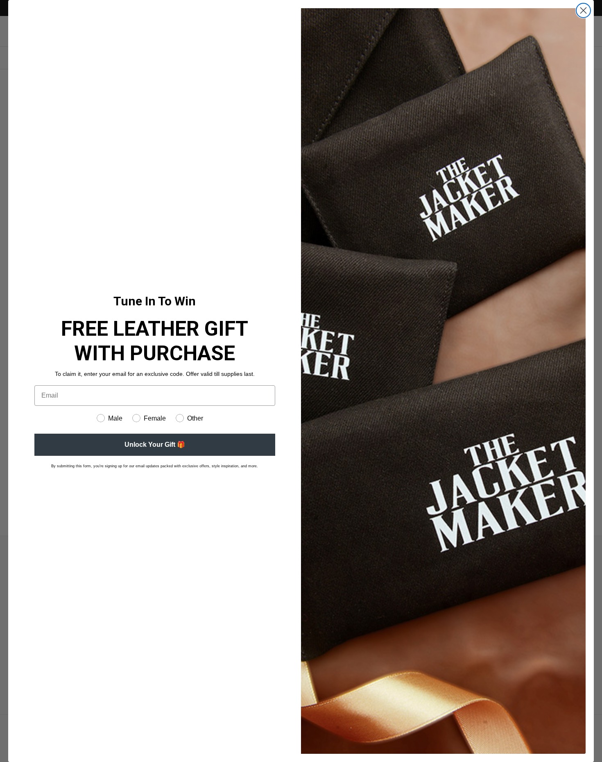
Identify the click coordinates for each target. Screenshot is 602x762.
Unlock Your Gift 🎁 (154, 444)
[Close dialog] (583, 10)
